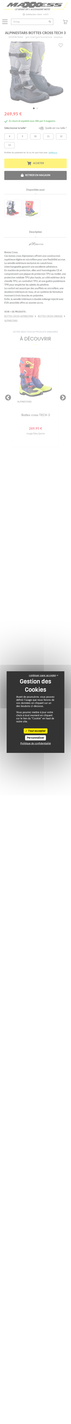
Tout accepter (37, 731)
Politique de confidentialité (35, 743)
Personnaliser (35, 738)
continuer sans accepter (42, 675)
